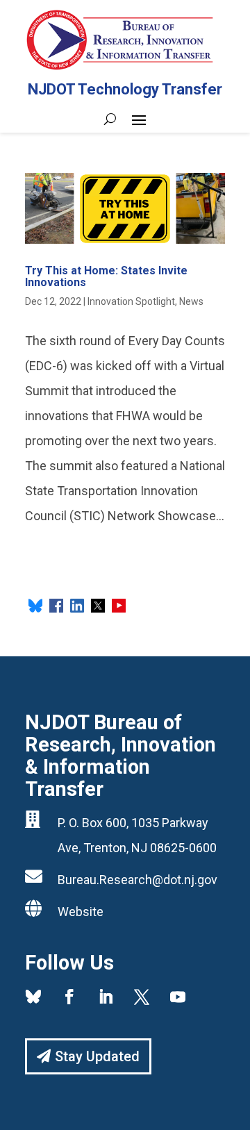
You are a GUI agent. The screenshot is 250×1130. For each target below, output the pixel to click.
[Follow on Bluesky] (33, 996)
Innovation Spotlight (131, 301)
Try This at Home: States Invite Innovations (106, 277)
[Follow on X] (141, 996)
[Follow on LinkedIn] (105, 996)
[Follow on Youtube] (177, 996)
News (191, 301)
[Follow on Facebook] (69, 996)
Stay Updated (97, 1056)
